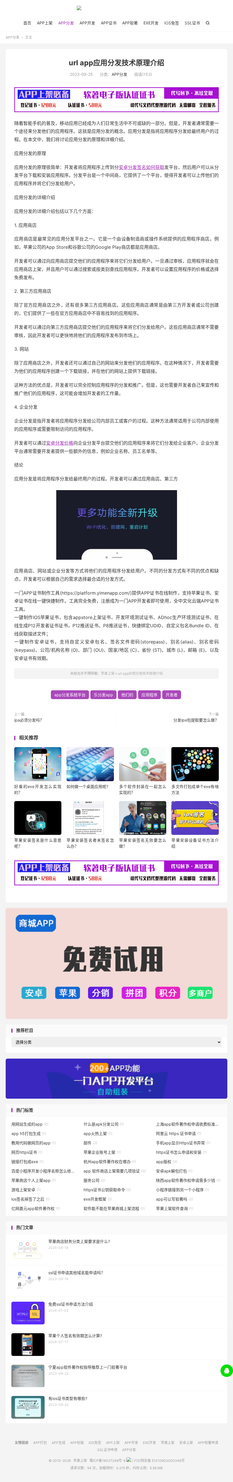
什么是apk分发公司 (104, 1124)
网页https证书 (26, 1152)
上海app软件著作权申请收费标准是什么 (189, 1124)
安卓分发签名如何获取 (141, 167)
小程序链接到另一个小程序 (182, 1189)
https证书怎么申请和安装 (181, 1152)
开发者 (172, 694)
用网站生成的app (29, 1124)
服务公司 (94, 1180)
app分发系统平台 (70, 694)
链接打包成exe (27, 1161)
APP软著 (130, 22)
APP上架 (45, 22)
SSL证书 (192, 22)
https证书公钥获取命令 (107, 1189)
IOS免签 (171, 22)
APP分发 (66, 22)
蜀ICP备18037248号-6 (108, 1460)
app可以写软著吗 (174, 1199)
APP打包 (40, 1443)
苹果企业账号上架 (102, 1152)
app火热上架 (98, 1133)
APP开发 (87, 22)
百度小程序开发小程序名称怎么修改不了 (44, 1171)
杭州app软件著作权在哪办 (110, 1161)
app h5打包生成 (28, 1133)
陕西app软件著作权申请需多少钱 (188, 1180)
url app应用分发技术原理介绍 (116, 62)
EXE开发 (151, 22)
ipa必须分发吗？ (29, 720)
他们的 (127, 694)
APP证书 (108, 22)
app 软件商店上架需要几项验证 (115, 1171)
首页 (27, 22)
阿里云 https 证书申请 (178, 1133)
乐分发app (103, 694)
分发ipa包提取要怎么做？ (196, 720)
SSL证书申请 (107, 1450)
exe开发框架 (98, 1199)
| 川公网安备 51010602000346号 (158, 1460)
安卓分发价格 (59, 443)
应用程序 (149, 694)
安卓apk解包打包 (174, 1171)
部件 (90, 1142)
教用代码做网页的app (33, 1142)
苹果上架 (116, 10)
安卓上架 (186, 1443)
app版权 (166, 1161)
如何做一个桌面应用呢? (87, 786)
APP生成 (58, 1443)
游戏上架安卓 (26, 1189)
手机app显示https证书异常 (183, 1142)
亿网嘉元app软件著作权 (35, 1208)
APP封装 (77, 1443)
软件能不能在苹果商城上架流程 (114, 1208)
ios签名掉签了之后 (30, 1199)
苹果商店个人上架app (33, 1180)
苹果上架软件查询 (174, 1208)
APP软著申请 (208, 1443)
